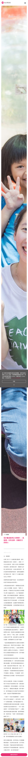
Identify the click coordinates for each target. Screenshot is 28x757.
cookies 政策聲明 (15, 378)
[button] (25, 3)
